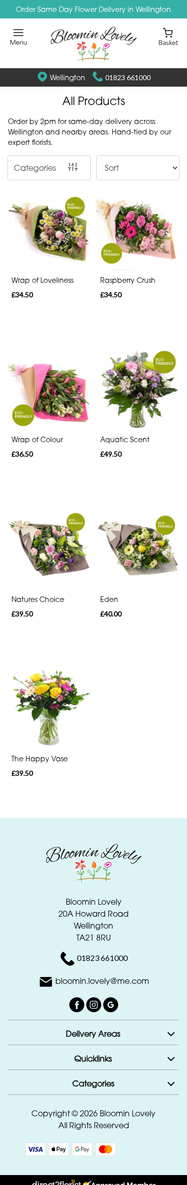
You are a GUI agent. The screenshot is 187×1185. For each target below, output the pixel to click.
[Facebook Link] (77, 1004)
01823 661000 (128, 77)
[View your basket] (168, 36)
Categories (35, 168)
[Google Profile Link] (110, 1004)
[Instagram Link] (94, 1004)
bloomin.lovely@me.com (102, 981)
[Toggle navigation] (18, 37)
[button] (93, 1032)
